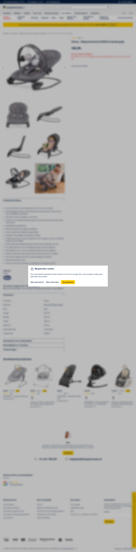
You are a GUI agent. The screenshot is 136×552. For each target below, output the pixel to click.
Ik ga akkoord (68, 282)
